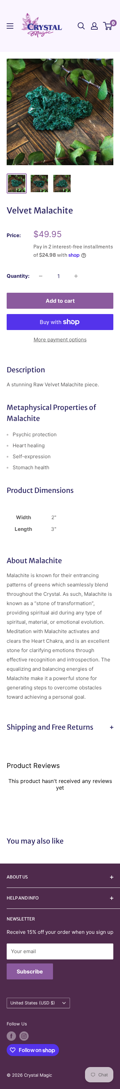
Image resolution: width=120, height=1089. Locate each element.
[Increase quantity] (76, 276)
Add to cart (60, 300)
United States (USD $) (32, 1002)
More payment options (60, 339)
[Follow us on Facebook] (11, 1036)
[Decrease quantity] (41, 276)
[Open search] (81, 26)
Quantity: (18, 276)
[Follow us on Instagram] (24, 1036)
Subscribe (30, 971)
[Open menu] (10, 26)
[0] (108, 26)
